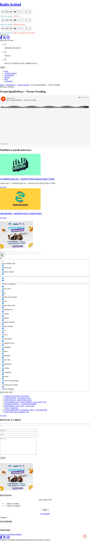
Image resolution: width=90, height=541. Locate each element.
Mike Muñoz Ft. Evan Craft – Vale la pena (19, 406)
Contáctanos (8, 81)
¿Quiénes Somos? (10, 73)
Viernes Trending (23, 85)
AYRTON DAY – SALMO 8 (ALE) (17, 398)
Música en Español (13, 506)
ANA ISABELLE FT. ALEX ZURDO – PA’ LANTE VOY (25, 402)
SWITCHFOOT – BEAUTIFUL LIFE (18, 400)
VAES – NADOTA (11, 408)
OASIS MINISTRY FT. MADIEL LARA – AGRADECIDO (25, 410)
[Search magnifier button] (2, 255)
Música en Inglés (13, 504)
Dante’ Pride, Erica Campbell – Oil (16, 412)
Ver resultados (45, 514)
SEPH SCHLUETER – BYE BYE (16, 396)
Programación (9, 75)
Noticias (7, 77)
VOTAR (3, 416)
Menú (3, 67)
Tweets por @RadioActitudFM (11, 534)
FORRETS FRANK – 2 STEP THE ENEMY (20, 404)
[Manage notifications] (85, 536)
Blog (6, 79)
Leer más (3, 187)
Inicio (6, 71)
